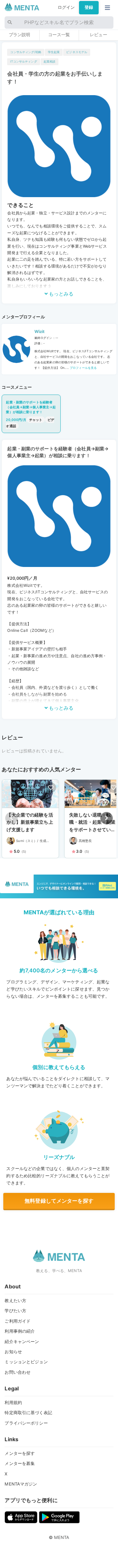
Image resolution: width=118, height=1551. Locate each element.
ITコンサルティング (23, 61)
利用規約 (13, 1402)
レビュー (98, 34)
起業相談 (50, 61)
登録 (89, 7)
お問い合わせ (17, 1372)
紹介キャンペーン (22, 1341)
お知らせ (13, 1351)
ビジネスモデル (76, 52)
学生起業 (54, 52)
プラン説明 (19, 34)
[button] (106, 818)
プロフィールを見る (83, 368)
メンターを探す (20, 1453)
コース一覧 (59, 34)
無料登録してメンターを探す (59, 1200)
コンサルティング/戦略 (25, 52)
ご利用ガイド (17, 1321)
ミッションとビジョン (26, 1361)
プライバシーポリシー (26, 1423)
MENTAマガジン (21, 1483)
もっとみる (61, 294)
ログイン (66, 7)
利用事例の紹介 (20, 1331)
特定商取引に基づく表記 (28, 1412)
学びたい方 (15, 1310)
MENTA (61, 1537)
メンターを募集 (20, 1463)
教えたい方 (15, 1300)
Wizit (39, 331)
